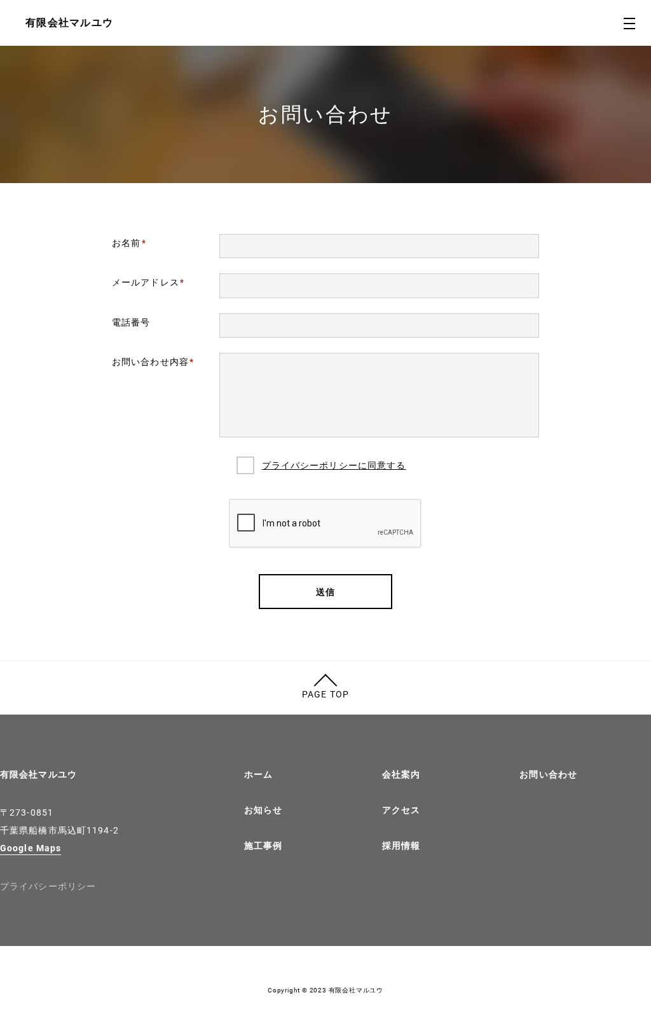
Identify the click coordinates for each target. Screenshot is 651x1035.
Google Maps (30, 848)
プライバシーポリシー (48, 886)
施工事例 (263, 845)
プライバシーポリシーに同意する (334, 465)
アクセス (401, 810)
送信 (325, 592)
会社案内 (401, 774)
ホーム (258, 774)
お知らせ (263, 810)
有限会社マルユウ (38, 774)
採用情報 (401, 845)
